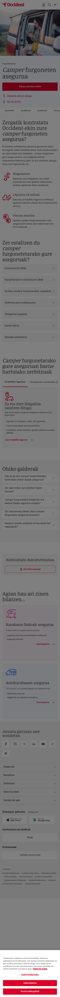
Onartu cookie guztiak (30, 991)
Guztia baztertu (30, 983)
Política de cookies (40, 969)
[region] (30, 973)
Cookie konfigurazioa (30, 975)
